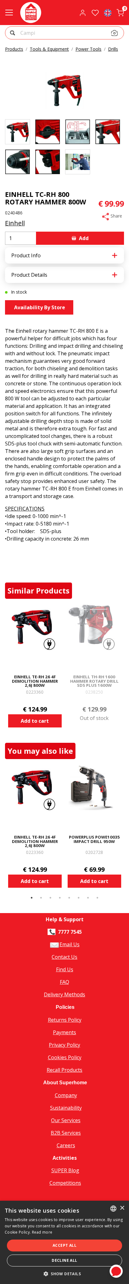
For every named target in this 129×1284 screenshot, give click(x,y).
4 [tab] (60, 898)
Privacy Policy (64, 1044)
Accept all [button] (64, 1245)
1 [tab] (31, 898)
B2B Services (66, 1132)
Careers (66, 1145)
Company (66, 1095)
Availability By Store (39, 307)
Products (14, 49)
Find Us (64, 969)
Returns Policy (64, 1019)
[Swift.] (30, 12)
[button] (13, 33)
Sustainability (66, 1107)
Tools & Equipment (49, 49)
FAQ (64, 981)
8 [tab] (97, 898)
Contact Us (64, 956)
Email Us (69, 944)
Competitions (65, 1182)
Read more (42, 1232)
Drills (113, 49)
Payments (64, 1032)
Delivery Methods (64, 994)
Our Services (65, 1120)
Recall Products (64, 1069)
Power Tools (88, 49)
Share (115, 216)
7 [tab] (88, 898)
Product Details (29, 274)
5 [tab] (69, 898)
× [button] (122, 1208)
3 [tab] (50, 898)
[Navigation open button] (9, 12)
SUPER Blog (65, 1170)
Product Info (26, 255)
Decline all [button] (64, 1260)
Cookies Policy (64, 1057)
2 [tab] (41, 898)
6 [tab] (78, 898)
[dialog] (64, 1242)
